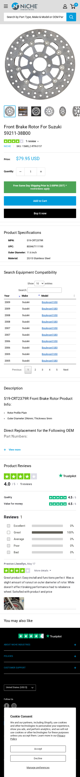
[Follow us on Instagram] (14, 706)
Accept (38, 748)
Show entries (40, 283)
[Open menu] (6, 6)
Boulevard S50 (49, 302)
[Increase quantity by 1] (41, 172)
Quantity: (9, 171)
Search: (22, 290)
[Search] (71, 17)
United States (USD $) (16, 687)
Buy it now (40, 213)
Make (25, 295)
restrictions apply (40, 188)
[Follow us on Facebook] (6, 706)
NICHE (7, 146)
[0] (72, 6)
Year (7, 295)
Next (65, 369)
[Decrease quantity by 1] (20, 172)
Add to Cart (40, 200)
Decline (38, 758)
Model (44, 295)
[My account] (65, 6)
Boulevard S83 (49, 308)
